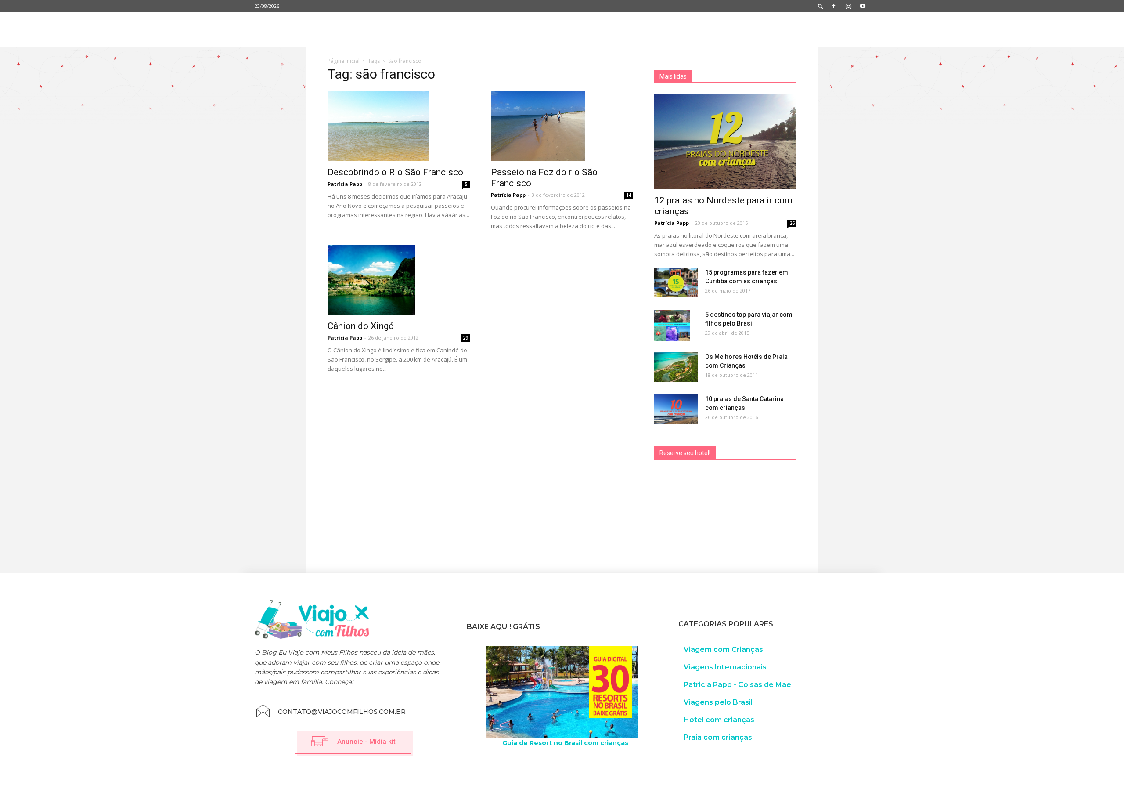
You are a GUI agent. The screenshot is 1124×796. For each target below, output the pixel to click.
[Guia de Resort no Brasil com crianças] (562, 692)
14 (628, 195)
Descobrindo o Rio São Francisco (395, 172)
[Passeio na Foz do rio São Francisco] (562, 126)
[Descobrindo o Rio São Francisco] (399, 126)
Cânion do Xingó (361, 326)
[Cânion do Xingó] (399, 280)
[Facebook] (833, 6)
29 (465, 338)
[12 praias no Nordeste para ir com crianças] (725, 141)
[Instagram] (848, 6)
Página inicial (344, 61)
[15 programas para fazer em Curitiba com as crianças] (676, 282)
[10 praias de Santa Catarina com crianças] (676, 409)
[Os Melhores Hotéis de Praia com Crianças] (676, 367)
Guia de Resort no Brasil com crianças (565, 743)
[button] (820, 6)
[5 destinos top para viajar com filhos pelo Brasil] (672, 325)
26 (792, 223)
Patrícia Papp (345, 184)
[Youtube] (862, 6)
